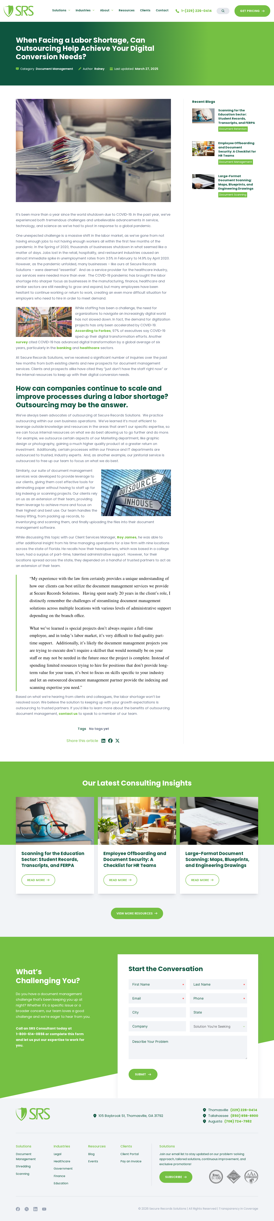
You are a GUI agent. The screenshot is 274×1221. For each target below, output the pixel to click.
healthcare (90, 347)
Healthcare (62, 1161)
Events (93, 1161)
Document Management (26, 1156)
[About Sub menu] (112, 10)
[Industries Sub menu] (93, 10)
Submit (140, 1074)
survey (22, 342)
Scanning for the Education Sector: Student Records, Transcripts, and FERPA (236, 116)
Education (61, 1183)
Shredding (23, 1166)
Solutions (59, 10)
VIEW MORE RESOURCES (134, 913)
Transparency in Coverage (238, 1208)
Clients (145, 10)
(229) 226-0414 (243, 1110)
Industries (83, 10)
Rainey (99, 69)
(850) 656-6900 (244, 1115)
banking (64, 347)
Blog (91, 1154)
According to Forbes (93, 330)
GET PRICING (250, 11)
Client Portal (129, 1154)
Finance (59, 1176)
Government (63, 1168)
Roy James (126, 537)
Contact (162, 10)
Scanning (22, 1174)
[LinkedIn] (103, 740)
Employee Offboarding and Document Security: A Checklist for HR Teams (237, 149)
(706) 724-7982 (238, 1121)
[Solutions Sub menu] (69, 10)
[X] (117, 740)
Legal (57, 1154)
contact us (68, 713)
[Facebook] (110, 740)
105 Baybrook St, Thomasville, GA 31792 (131, 1115)
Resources (127, 10)
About (104, 10)
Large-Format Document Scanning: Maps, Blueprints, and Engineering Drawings (235, 182)
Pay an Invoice (130, 1161)
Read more (36, 880)
